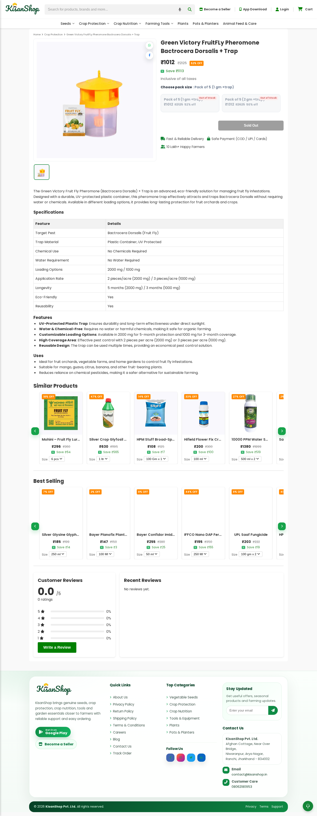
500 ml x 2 (248, 459)
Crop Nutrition (126, 23)
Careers (119, 732)
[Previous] (35, 431)
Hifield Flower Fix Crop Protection (213, 439)
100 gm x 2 (248, 554)
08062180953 (242, 786)
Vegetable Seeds (183, 697)
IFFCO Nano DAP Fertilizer (206, 534)
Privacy (251, 807)
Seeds (66, 23)
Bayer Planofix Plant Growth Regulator (123, 534)
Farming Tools (158, 23)
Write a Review (57, 647)
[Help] (308, 806)
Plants (183, 23)
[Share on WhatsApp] (149, 45)
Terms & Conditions (129, 725)
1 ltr (101, 459)
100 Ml (103, 554)
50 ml (150, 554)
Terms (263, 807)
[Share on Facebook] (149, 55)
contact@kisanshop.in (249, 774)
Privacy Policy (123, 704)
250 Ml (198, 554)
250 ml (56, 554)
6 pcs (55, 459)
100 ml (198, 459)
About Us (120, 697)
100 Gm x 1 (154, 459)
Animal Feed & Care (239, 23)
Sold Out (251, 125)
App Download (255, 9)
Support (277, 807)
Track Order (122, 753)
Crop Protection (92, 23)
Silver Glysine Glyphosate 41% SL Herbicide (79, 534)
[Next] (282, 431)
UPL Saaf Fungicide (251, 534)
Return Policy (123, 711)
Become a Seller (217, 9)
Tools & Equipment (184, 718)
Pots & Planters (206, 23)
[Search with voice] (180, 9)
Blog (116, 739)
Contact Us (122, 746)
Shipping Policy (125, 718)
